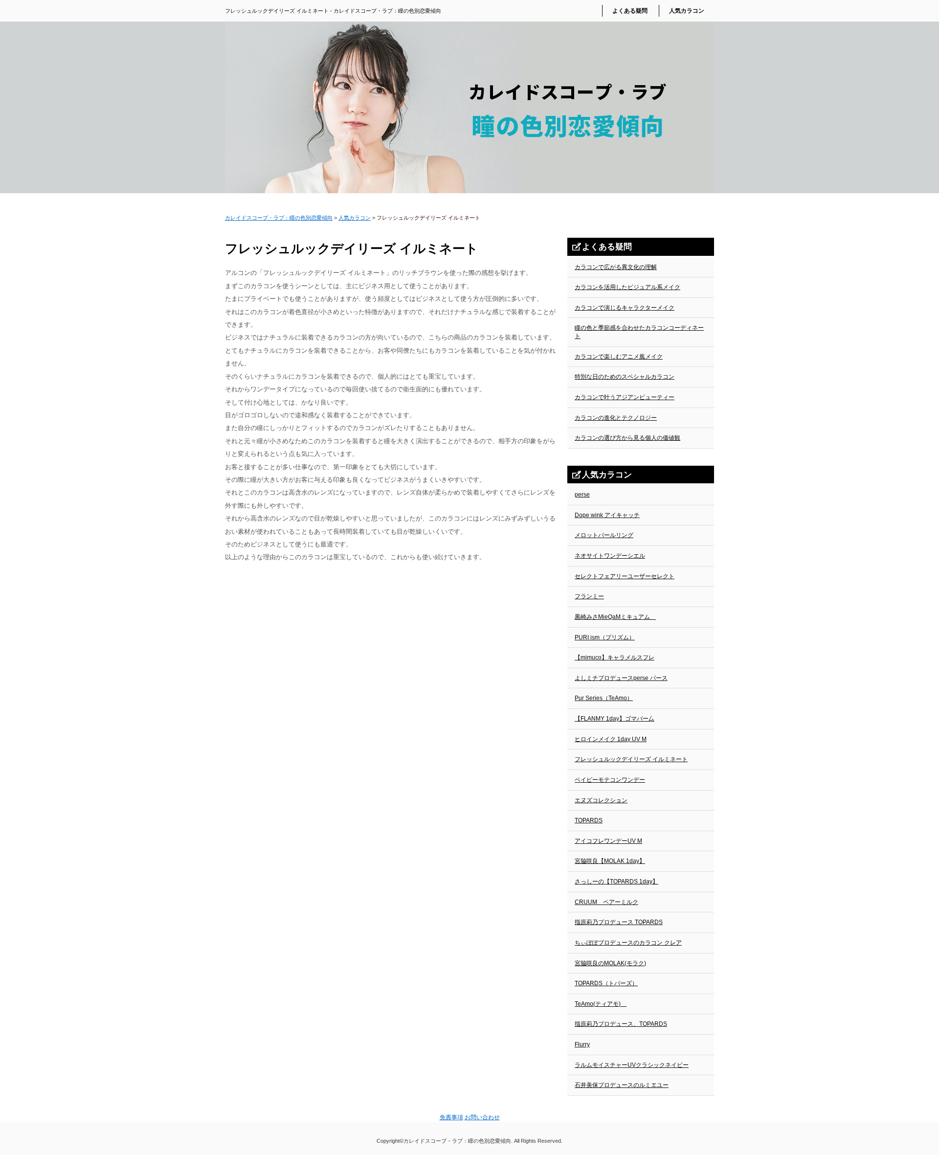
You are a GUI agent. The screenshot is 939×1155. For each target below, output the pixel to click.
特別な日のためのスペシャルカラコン (624, 376)
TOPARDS (589, 820)
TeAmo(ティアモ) (600, 1003)
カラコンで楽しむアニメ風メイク (619, 356)
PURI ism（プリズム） (605, 637)
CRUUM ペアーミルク (606, 902)
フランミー (589, 596)
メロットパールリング (604, 535)
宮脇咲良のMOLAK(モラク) (610, 963)
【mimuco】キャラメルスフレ (614, 657)
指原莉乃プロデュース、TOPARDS (621, 1023)
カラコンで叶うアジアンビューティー (624, 397)
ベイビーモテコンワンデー (610, 779)
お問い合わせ (482, 1117)
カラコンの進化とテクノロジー (616, 417)
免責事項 (451, 1117)
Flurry (582, 1044)
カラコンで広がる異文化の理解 (616, 267)
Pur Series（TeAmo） (604, 698)
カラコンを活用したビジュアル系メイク (627, 287)
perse (582, 494)
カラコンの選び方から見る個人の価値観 (627, 437)
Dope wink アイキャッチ (607, 515)
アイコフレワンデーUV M (608, 841)
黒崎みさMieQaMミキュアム (615, 616)
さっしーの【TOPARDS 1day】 (616, 881)
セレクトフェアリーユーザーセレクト (624, 576)
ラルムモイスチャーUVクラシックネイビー (632, 1065)
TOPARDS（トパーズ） (606, 983)
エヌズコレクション (601, 800)
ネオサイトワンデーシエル (610, 555)
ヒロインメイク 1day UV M (611, 739)
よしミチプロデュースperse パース (621, 678)
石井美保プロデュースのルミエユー (622, 1085)
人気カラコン (686, 10)
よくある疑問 (630, 10)
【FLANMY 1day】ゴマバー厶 (614, 718)
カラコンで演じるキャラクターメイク (624, 307)
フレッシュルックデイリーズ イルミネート (631, 759)
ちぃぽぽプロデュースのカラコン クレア (628, 942)
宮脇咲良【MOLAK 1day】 (610, 861)
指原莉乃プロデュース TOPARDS (619, 922)
